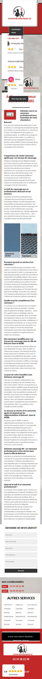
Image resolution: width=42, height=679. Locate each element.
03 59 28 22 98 (17, 586)
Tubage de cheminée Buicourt (19, 609)
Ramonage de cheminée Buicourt (32, 620)
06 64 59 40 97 (17, 591)
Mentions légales (21, 640)
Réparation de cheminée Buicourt (20, 620)
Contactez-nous (16, 31)
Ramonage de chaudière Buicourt (32, 609)
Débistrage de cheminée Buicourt (8, 620)
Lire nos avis (13, 674)
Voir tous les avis (18, 99)
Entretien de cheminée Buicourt (8, 609)
